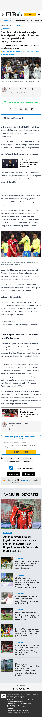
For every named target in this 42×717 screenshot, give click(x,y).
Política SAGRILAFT (13, 703)
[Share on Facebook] (10, 109)
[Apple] (28, 474)
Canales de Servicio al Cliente (27, 698)
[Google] (13, 474)
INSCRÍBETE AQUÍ (21, 452)
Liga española (28, 461)
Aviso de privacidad (34, 700)
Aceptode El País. (21, 446)
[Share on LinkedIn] (26, 109)
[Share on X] (15, 109)
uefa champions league (13, 461)
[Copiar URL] (32, 109)
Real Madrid (9, 458)
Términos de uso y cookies (15, 701)
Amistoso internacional (24, 458)
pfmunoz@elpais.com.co (14, 714)
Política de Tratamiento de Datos (21, 445)
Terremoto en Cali (21, 20)
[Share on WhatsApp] (21, 109)
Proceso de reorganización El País (17, 710)
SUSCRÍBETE (30, 14)
